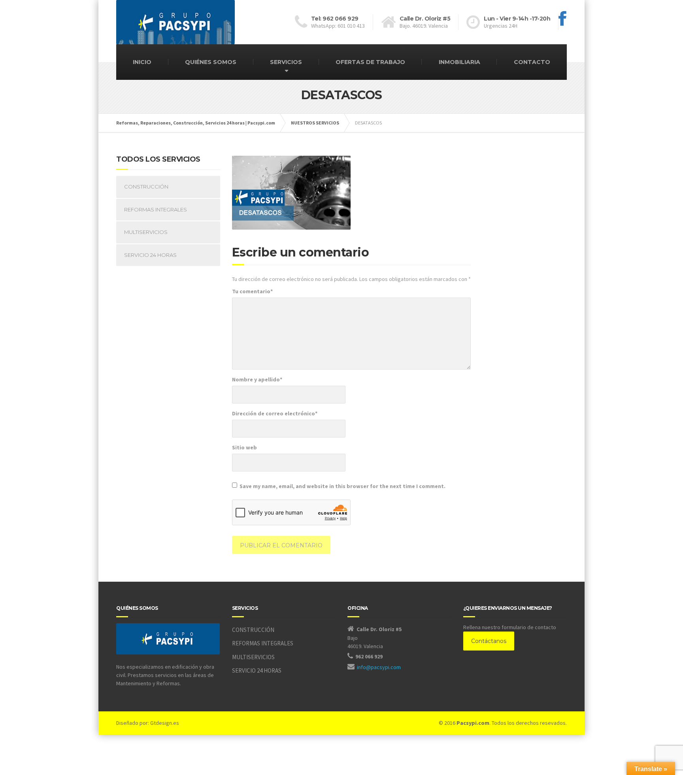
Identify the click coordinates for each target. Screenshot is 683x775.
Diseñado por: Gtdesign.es (147, 722)
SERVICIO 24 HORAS (150, 255)
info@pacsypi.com (379, 667)
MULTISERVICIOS (146, 232)
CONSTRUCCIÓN (146, 186)
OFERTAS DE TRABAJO (370, 62)
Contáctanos (488, 641)
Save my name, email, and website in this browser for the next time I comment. (342, 486)
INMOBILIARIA (459, 62)
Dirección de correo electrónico (274, 413)
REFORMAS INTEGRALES (155, 209)
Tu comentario (252, 291)
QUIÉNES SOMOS (210, 62)
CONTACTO (532, 62)
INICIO (142, 62)
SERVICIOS (286, 62)
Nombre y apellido (257, 379)
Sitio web (244, 447)
